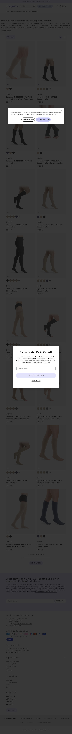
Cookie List (52, 114)
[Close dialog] (56, 348)
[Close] (61, 110)
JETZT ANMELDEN (36, 375)
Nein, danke (36, 381)
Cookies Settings (28, 119)
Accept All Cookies (43, 119)
